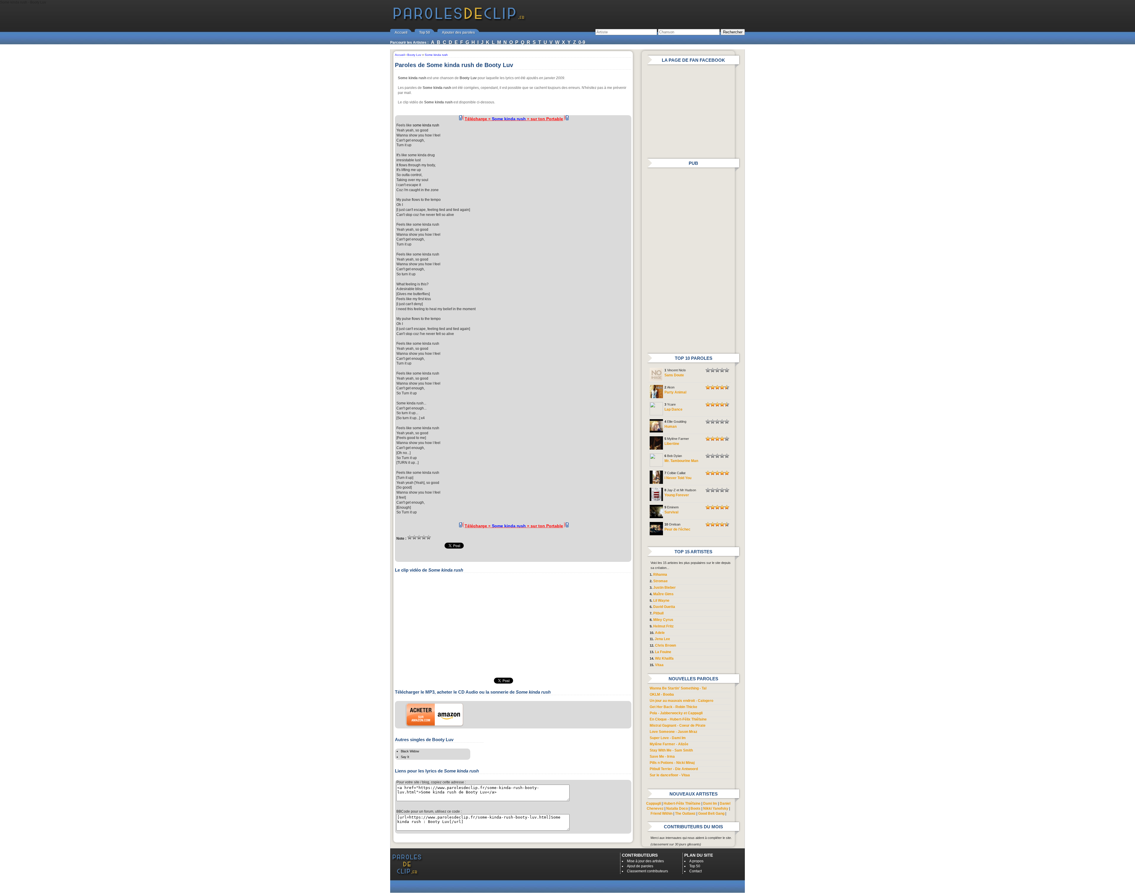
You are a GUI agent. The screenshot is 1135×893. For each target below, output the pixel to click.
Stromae (660, 581)
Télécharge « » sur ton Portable (514, 118)
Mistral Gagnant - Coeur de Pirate (678, 725)
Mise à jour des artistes (645, 861)
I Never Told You (677, 478)
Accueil (401, 32)
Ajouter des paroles (458, 32)
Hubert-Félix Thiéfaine (682, 803)
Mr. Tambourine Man (681, 461)
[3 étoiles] (419, 537)
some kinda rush (426, 125)
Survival (671, 512)
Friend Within (661, 813)
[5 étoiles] (428, 537)
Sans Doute (674, 375)
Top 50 (424, 32)
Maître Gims (663, 594)
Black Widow (410, 751)
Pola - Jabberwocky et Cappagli (676, 713)
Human (670, 426)
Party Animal (675, 392)
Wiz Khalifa (664, 658)
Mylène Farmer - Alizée (669, 744)
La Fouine (663, 652)
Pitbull (658, 613)
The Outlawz (685, 813)
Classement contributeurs (647, 871)
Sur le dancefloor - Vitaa (670, 775)
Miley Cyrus (663, 620)
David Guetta (664, 607)
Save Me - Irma (662, 756)
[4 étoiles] (423, 537)
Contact (695, 871)
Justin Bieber (664, 587)
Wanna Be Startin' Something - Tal (678, 688)
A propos (696, 861)
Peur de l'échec (677, 529)
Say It (405, 757)
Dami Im (710, 803)
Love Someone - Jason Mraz (673, 732)
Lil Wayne (661, 600)
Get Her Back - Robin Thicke (673, 707)
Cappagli (653, 803)
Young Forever (676, 495)
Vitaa (659, 665)
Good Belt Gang (711, 813)
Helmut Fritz (663, 626)
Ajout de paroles (640, 866)
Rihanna (660, 574)
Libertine (671, 444)
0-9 (581, 42)
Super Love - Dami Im (668, 738)
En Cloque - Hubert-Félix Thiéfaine (678, 719)
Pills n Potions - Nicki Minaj (672, 763)
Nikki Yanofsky (715, 808)
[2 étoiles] (414, 537)
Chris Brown (665, 645)
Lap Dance (673, 409)
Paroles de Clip (459, 20)
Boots (695, 808)
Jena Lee (662, 639)
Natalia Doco (677, 808)
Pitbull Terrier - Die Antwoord (674, 769)
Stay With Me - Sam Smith (671, 750)
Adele (660, 633)
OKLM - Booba (662, 694)
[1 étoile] (409, 537)
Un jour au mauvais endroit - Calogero (681, 701)
